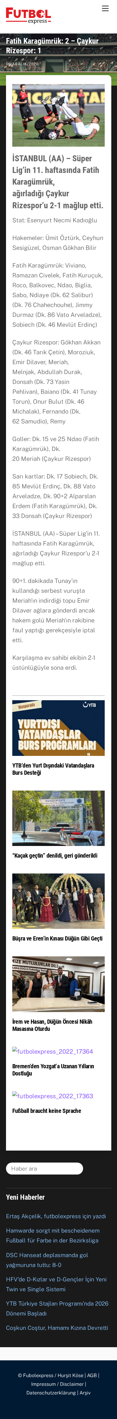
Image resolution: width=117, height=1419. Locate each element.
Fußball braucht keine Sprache (46, 1110)
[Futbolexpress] (28, 21)
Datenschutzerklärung (51, 1393)
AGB (92, 1375)
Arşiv (85, 1393)
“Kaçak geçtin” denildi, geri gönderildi (55, 855)
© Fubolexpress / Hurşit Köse (50, 1375)
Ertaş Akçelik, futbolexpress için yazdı (56, 1216)
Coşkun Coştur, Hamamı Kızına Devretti (57, 1327)
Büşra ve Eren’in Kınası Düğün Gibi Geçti (57, 938)
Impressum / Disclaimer (57, 1384)
